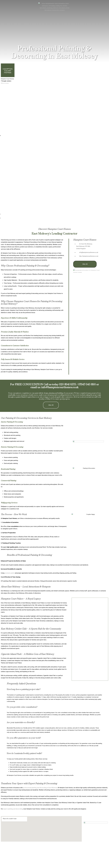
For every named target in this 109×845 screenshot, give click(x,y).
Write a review (5, 83)
